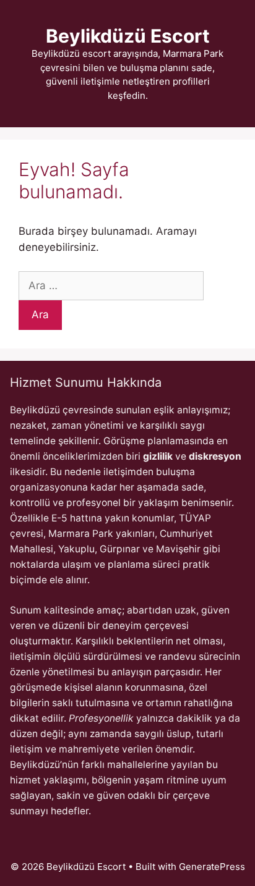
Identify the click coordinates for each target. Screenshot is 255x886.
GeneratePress (212, 866)
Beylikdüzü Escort (128, 36)
